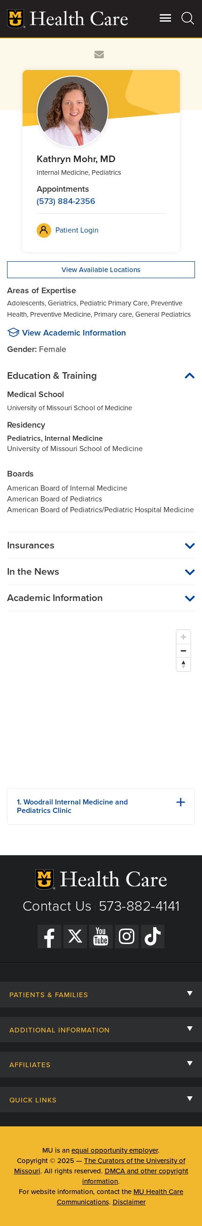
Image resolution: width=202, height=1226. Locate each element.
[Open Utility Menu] (165, 17)
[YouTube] (101, 936)
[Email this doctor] (99, 55)
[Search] (188, 17)
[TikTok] (152, 936)
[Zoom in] (183, 637)
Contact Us (57, 906)
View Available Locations (101, 270)
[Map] (101, 703)
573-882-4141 (139, 906)
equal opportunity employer (114, 1150)
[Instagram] (127, 936)
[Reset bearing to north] (183, 664)
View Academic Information (74, 333)
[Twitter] (75, 936)
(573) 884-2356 (66, 201)
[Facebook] (49, 936)
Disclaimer (129, 1202)
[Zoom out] (183, 650)
